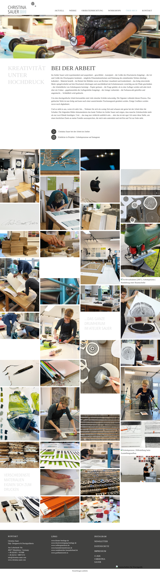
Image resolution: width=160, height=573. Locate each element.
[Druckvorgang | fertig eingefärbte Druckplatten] (60, 373)
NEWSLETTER (101, 541)
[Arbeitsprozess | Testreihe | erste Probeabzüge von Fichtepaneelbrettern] (19, 509)
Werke (72, 11)
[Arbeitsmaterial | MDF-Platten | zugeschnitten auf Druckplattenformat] (19, 244)
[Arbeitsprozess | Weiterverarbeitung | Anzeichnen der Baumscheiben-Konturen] (140, 209)
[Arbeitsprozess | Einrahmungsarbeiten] (100, 298)
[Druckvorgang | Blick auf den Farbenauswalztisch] (19, 414)
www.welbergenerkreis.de (60, 545)
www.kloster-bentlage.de (60, 541)
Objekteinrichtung (92, 11)
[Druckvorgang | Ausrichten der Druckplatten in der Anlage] (60, 414)
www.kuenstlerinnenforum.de (61, 548)
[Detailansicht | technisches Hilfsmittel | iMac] (100, 176)
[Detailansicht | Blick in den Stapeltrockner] (60, 509)
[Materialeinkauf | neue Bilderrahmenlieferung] (100, 217)
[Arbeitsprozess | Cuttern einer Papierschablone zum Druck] (19, 373)
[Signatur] (19, 217)
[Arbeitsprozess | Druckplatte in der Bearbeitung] (60, 162)
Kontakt (147, 11)
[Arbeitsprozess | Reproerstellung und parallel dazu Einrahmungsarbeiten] (100, 257)
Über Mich (131, 11)
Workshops (114, 11)
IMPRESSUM (100, 551)
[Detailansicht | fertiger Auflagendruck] (60, 455)
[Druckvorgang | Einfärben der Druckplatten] (60, 332)
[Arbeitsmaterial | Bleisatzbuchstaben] (100, 427)
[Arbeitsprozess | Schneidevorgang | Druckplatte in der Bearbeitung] (60, 244)
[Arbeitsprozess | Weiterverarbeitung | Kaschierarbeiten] (100, 366)
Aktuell (59, 11)
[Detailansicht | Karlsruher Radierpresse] (60, 291)
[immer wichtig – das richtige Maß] (140, 182)
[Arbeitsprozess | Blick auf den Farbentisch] (100, 509)
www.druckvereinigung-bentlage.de (63, 543)
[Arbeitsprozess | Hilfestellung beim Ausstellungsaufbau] (140, 452)
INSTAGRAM (100, 536)
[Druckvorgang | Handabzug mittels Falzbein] (60, 482)
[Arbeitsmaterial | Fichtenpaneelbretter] (19, 455)
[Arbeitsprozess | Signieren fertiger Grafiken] (60, 203)
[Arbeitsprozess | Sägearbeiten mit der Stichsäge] (140, 250)
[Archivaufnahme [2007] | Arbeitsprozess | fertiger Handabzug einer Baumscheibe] (140, 353)
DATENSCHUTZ (101, 546)
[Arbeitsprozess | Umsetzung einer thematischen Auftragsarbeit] (100, 455)
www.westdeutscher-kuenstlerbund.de (64, 550)
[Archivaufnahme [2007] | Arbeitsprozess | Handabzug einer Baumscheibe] (140, 281)
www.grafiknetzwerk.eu (59, 553)
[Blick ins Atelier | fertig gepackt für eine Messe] (19, 176)
